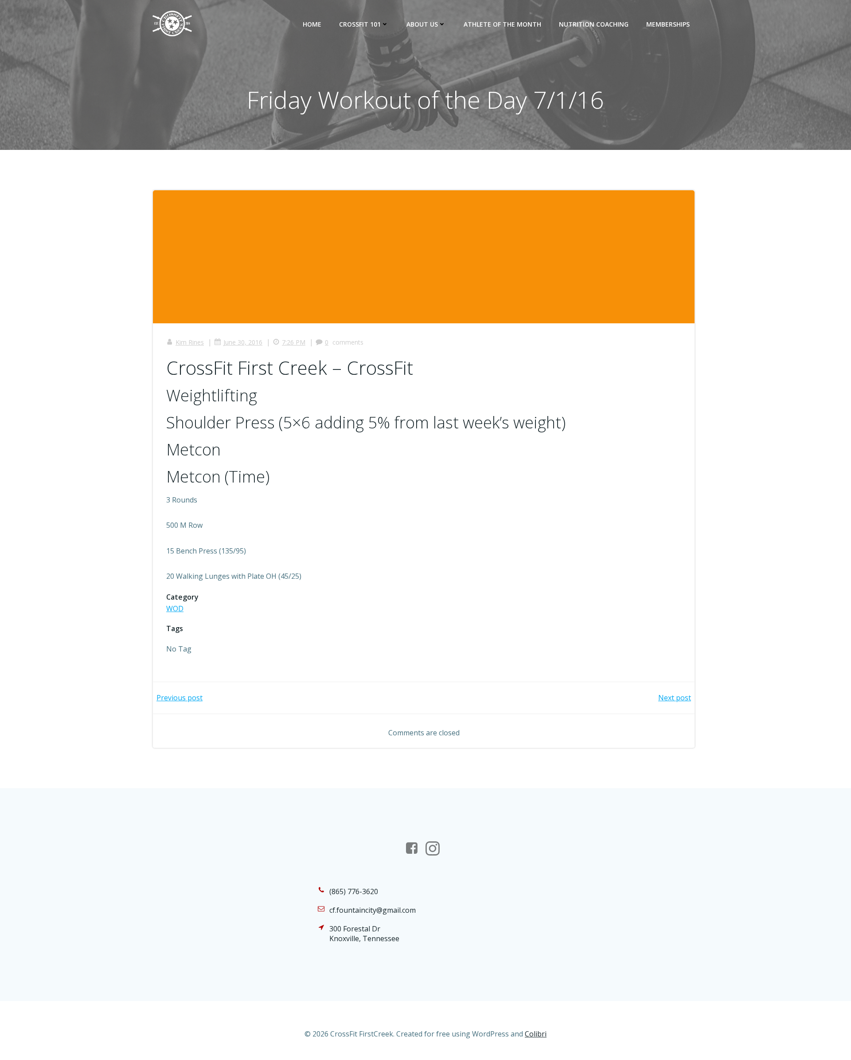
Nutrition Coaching (593, 24)
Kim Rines (190, 342)
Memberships (668, 24)
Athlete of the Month (502, 24)
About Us (422, 24)
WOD (174, 608)
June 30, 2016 (242, 342)
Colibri (536, 1034)
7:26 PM (293, 342)
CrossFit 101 (360, 24)
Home (312, 24)
